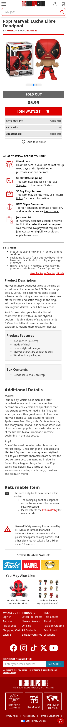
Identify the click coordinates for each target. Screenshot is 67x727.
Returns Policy (50, 510)
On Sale (26, 625)
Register (8, 621)
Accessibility (29, 715)
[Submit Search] (62, 12)
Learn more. (51, 211)
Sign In (7, 616)
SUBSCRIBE (55, 664)
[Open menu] (4, 3)
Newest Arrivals (31, 621)
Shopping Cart (11, 630)
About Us (49, 621)
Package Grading (54, 625)
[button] (33, 142)
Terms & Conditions (43, 669)
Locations (49, 634)
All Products (29, 630)
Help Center (51, 616)
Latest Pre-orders (32, 616)
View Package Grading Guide (47, 273)
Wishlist (7, 634)
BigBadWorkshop (32, 634)
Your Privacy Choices (36, 720)
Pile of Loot (49, 165)
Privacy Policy (9, 672)
